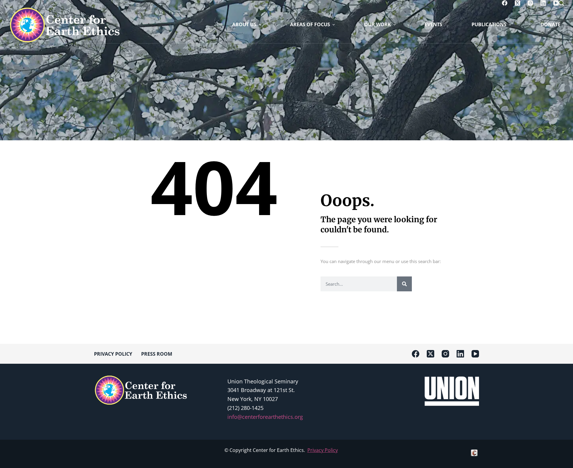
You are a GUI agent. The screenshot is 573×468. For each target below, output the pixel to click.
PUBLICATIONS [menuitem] (489, 24)
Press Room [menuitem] (156, 354)
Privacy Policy (322, 450)
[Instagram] (530, 3)
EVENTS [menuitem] (433, 24)
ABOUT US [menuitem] (244, 24)
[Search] (561, 3)
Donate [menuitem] (550, 24)
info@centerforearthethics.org (265, 416)
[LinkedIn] (543, 3)
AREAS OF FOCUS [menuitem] (310, 24)
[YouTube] (556, 3)
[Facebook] (504, 3)
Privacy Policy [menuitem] (113, 354)
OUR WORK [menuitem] (377, 24)
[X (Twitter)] (517, 3)
